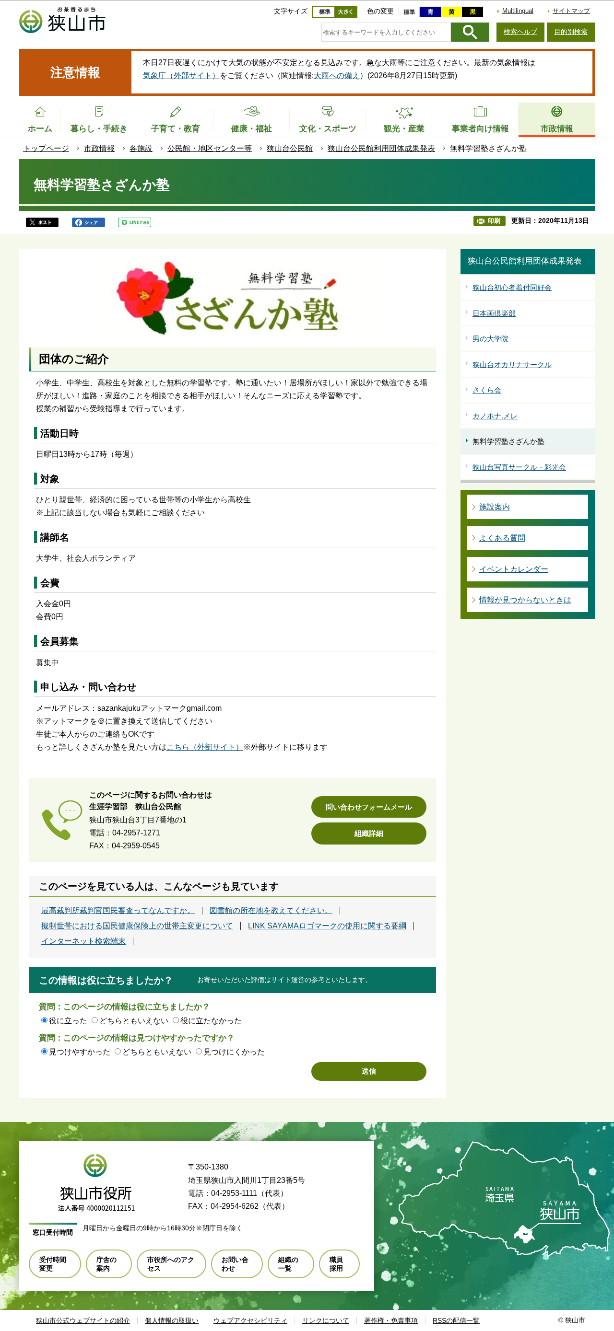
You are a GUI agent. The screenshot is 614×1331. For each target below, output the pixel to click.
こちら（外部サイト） (204, 747)
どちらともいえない (133, 1021)
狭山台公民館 (290, 148)
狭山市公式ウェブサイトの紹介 (83, 1320)
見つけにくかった (234, 1052)
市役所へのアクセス (170, 1264)
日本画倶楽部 (494, 313)
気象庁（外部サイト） (181, 75)
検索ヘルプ (520, 31)
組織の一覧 (288, 1264)
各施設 (141, 148)
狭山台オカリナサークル (512, 364)
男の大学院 (490, 339)
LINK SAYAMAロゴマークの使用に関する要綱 (327, 926)
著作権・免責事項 (391, 1320)
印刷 (494, 220)
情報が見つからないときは (525, 600)
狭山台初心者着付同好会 (512, 287)
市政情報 (99, 148)
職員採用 (336, 1264)
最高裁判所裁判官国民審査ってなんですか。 (118, 910)
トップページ (46, 148)
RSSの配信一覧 (456, 1320)
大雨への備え (337, 75)
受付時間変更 (52, 1264)
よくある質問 (502, 538)
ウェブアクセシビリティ (250, 1320)
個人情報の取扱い (172, 1320)
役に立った (68, 1021)
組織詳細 (368, 833)
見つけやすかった (79, 1052)
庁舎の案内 (106, 1264)
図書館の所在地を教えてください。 (271, 910)
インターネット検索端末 (83, 941)
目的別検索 (571, 31)
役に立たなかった (211, 1021)
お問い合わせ (235, 1264)
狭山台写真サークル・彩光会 (519, 467)
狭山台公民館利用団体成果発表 (381, 148)
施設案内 (494, 507)
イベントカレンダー (513, 569)
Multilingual (517, 10)
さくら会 (486, 390)
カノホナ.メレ (495, 416)
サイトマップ (571, 10)
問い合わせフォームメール (369, 807)
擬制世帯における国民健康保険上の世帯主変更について (137, 926)
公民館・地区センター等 (209, 148)
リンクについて (325, 1320)
